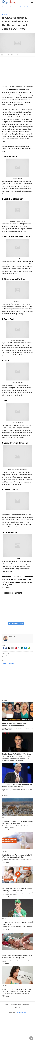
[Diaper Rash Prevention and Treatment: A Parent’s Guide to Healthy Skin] (17, 941)
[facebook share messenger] (6, 648)
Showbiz (11, 663)
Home (3, 6)
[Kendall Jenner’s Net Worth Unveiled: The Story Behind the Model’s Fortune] (17, 742)
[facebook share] (3, 648)
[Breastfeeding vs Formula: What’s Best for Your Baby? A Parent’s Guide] (17, 874)
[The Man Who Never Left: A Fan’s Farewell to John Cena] (17, 908)
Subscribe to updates (17, 623)
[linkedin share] (19, 648)
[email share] (12, 648)
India (24, 6)
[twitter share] (9, 648)
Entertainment (17, 6)
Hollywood (19, 11)
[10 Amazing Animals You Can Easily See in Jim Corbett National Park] (17, 807)
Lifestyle (9, 6)
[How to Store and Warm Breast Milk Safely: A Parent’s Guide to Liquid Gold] (17, 840)
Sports (29, 6)
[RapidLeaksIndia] (9, 2)
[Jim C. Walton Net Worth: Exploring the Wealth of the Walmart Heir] (17, 773)
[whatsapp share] (22, 648)
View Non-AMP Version (21, 1012)
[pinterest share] (16, 648)
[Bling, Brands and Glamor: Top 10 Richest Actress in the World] (17, 711)
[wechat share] (29, 648)
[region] (17, 71)
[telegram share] (25, 648)
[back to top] (31, 1038)
